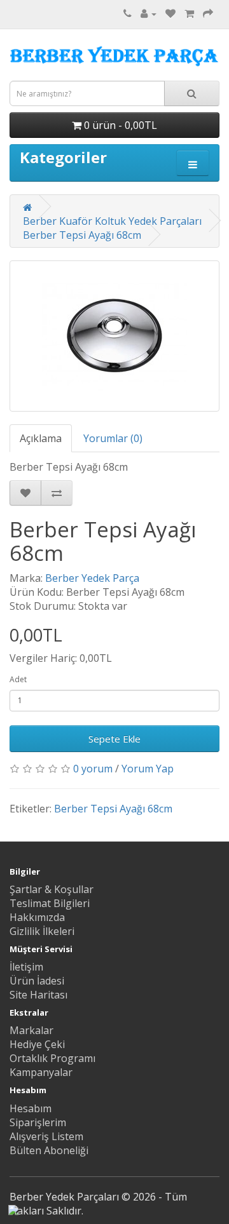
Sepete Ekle (114, 738)
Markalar (31, 1030)
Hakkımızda (37, 917)
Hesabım (31, 1108)
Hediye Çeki (37, 1044)
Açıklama (41, 438)
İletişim (26, 967)
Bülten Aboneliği (49, 1150)
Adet (18, 679)
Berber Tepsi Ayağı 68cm (82, 235)
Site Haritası (38, 995)
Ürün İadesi (37, 981)
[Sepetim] (189, 13)
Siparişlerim (38, 1122)
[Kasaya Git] (208, 13)
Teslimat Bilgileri (50, 903)
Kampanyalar (41, 1072)
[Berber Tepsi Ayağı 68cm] (114, 336)
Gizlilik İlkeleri (42, 931)
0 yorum (93, 769)
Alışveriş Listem (46, 1136)
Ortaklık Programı (52, 1058)
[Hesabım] (148, 13)
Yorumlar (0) (112, 438)
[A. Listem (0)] (170, 13)
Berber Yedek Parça (92, 578)
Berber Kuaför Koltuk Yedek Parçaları (112, 221)
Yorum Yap (147, 769)
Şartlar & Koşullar (52, 889)
